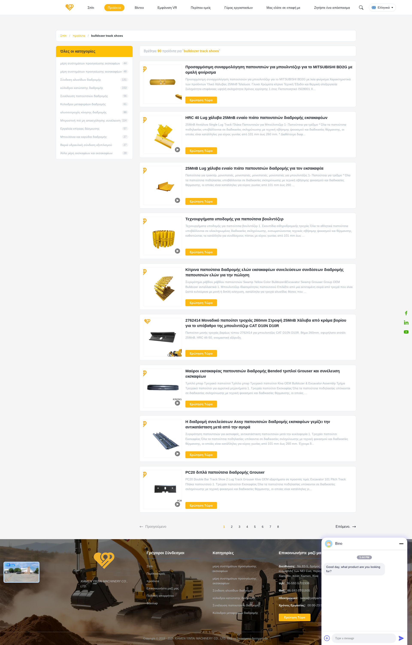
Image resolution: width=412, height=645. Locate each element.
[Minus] (401, 543)
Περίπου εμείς (201, 7)
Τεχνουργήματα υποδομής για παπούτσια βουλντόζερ (234, 219)
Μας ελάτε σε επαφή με (283, 7)
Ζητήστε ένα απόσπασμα (332, 7)
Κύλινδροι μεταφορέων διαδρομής (235, 613)
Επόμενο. (343, 526)
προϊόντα (79, 35)
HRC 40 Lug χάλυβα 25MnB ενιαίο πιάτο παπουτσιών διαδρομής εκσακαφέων (256, 118)
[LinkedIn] (406, 322)
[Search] (361, 7)
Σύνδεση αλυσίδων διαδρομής (233, 590)
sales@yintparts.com (314, 598)
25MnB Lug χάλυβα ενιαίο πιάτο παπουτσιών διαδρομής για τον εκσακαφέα (254, 168)
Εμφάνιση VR (167, 7)
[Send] (401, 638)
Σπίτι (91, 7)
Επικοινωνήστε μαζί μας (163, 588)
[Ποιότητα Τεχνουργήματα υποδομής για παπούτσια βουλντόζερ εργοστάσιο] (162, 236)
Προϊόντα (114, 7)
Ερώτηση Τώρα (201, 100)
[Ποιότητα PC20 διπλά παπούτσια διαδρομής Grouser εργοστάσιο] (162, 489)
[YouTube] (406, 332)
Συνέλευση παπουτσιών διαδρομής (236, 605)
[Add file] (327, 638)
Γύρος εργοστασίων (238, 7)
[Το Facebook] (406, 313)
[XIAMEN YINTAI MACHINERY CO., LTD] (70, 7)
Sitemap (152, 603)
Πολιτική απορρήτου (160, 595)
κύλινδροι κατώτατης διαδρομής (234, 598)
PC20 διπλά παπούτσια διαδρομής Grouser (225, 472)
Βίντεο (139, 7)
